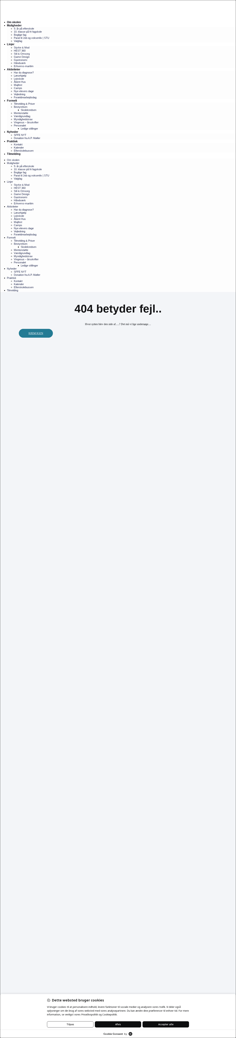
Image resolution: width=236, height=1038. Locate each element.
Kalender (19, 147)
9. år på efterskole (24, 28)
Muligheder (14, 25)
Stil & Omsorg (22, 53)
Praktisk (12, 141)
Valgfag (18, 40)
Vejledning (19, 94)
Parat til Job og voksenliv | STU (31, 37)
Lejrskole (19, 78)
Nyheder (12, 131)
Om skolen (14, 22)
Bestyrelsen (20, 106)
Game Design (22, 56)
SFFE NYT (20, 134)
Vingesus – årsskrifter (26, 122)
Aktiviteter (13, 69)
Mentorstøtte (21, 113)
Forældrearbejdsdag (25, 97)
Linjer (10, 44)
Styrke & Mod (21, 47)
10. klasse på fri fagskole (28, 31)
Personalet (20, 125)
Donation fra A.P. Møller (27, 138)
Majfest (18, 84)
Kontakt (18, 144)
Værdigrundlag (22, 116)
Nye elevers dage (24, 91)
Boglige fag (20, 34)
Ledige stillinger (29, 128)
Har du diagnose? (24, 72)
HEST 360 (20, 50)
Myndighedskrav (23, 119)
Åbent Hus (20, 81)
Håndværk (20, 63)
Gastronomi (20, 59)
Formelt (12, 100)
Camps (18, 88)
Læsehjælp (20, 75)
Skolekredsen (28, 109)
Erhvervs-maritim (24, 66)
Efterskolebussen (24, 150)
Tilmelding (14, 153)
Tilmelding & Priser (24, 103)
